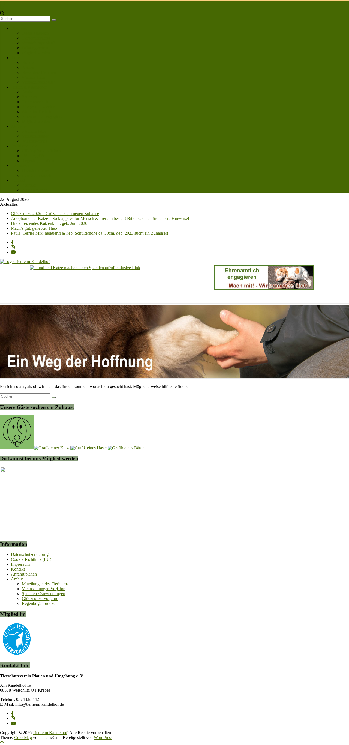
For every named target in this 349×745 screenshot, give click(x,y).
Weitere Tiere (33, 77)
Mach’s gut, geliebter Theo (34, 228)
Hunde (28, 62)
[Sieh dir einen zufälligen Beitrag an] (2, 8)
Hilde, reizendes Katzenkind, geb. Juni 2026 (49, 223)
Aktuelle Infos (34, 131)
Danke (27, 92)
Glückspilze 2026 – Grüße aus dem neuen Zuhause (55, 213)
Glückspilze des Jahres (41, 151)
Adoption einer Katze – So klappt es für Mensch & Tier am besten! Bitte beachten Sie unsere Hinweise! (100, 218)
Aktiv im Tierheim (37, 111)
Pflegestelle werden (38, 106)
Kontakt (18, 180)
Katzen (28, 67)
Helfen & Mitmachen (29, 87)
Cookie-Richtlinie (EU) (31, 559)
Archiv (17, 579)
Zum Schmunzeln (37, 175)
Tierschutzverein (36, 38)
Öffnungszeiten (35, 48)
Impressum (20, 564)
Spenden (29, 97)
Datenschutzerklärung (30, 554)
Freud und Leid (24, 146)
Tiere (15, 57)
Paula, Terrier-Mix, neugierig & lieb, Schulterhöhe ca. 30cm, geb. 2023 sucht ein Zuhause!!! (90, 233)
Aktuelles (19, 126)
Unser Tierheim (35, 33)
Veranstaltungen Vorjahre (43, 588)
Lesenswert (21, 165)
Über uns (19, 28)
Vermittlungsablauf (38, 43)
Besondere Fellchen (39, 72)
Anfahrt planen (35, 190)
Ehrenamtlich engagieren (43, 116)
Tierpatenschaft (35, 101)
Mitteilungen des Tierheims (45, 584)
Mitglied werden (36, 52)
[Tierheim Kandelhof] (2, 3)
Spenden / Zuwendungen (43, 593)
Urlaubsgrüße (33, 155)
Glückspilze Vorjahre (40, 598)
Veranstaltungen (35, 136)
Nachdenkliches (35, 170)
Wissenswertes (34, 141)
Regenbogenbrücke (38, 160)
